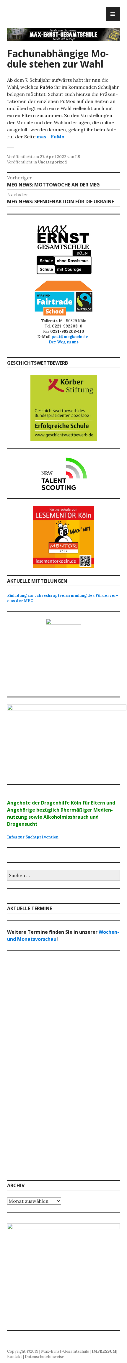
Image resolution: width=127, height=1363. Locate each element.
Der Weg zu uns (64, 342)
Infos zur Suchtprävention (32, 837)
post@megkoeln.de (70, 336)
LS (77, 156)
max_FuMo (50, 137)
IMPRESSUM (104, 1351)
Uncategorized (52, 162)
